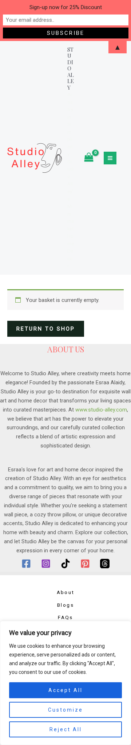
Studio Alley (70, 68)
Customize (65, 710)
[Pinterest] (85, 563)
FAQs (65, 617)
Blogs (65, 605)
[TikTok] (65, 563)
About (66, 592)
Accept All (65, 690)
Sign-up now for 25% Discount (65, 7)
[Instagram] (46, 563)
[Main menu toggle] (110, 158)
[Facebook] (26, 563)
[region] (65, 683)
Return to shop (45, 329)
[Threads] (105, 563)
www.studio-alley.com (101, 409)
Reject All (65, 729)
